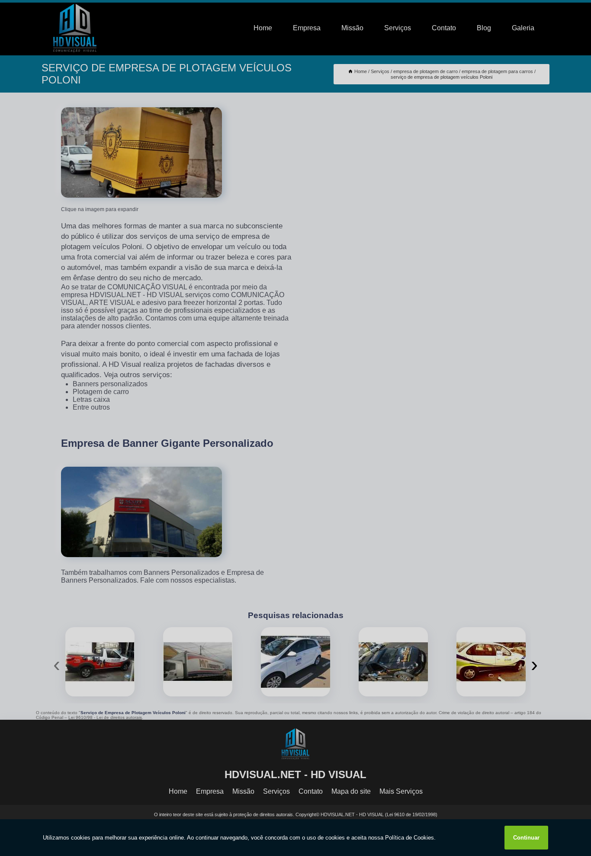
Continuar (526, 837)
